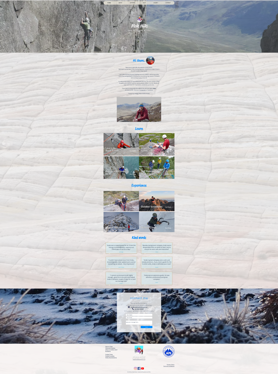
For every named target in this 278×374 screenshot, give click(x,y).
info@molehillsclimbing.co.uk (139, 307)
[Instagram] (135, 368)
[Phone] (133, 309)
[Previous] (8, 26)
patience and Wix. (147, 372)
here (154, 88)
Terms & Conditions (168, 366)
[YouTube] (142, 368)
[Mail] (129, 307)
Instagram (143, 90)
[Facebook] (139, 368)
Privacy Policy (170, 364)
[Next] (270, 26)
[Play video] (139, 109)
